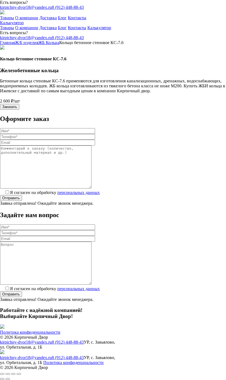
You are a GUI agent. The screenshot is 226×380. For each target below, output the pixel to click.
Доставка (48, 17)
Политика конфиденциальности (30, 332)
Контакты (77, 17)
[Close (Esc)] (2, 374)
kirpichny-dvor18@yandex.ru (26, 7)
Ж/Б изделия (26, 42)
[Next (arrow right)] (8, 379)
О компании (26, 17)
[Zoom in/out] (19, 374)
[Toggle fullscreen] (13, 374)
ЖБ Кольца (48, 42)
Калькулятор (12, 22)
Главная (7, 42)
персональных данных (78, 192)
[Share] (8, 374)
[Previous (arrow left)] (2, 379)
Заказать (9, 107)
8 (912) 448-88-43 (68, 7)
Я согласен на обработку (55, 192)
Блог (62, 17)
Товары (7, 17)
